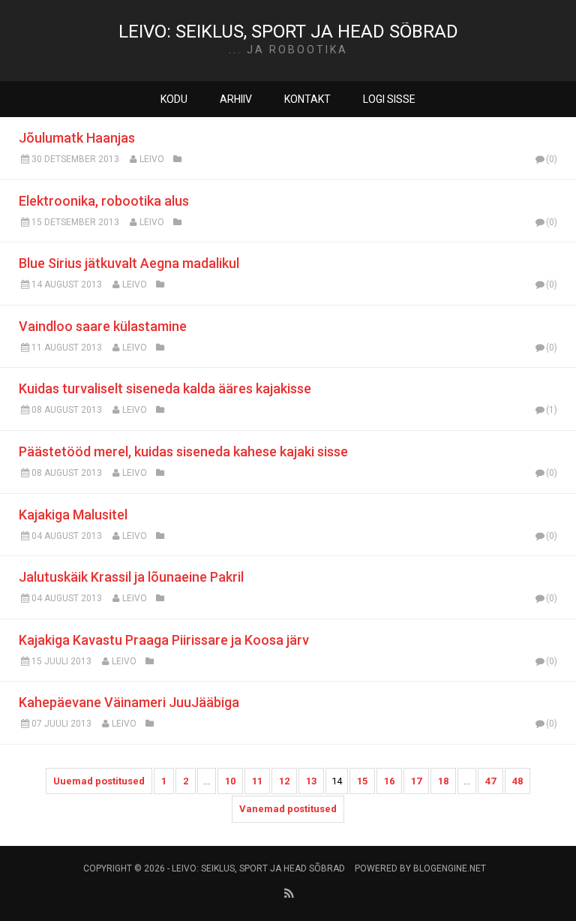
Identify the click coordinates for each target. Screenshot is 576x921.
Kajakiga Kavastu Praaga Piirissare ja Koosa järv (164, 640)
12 (284, 781)
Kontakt (307, 99)
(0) (551, 159)
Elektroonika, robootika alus (104, 201)
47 (490, 781)
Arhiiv (236, 99)
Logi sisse (389, 99)
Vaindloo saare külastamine (103, 326)
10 (230, 781)
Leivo (152, 159)
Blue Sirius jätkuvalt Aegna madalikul (129, 263)
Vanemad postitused (288, 808)
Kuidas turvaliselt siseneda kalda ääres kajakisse (165, 388)
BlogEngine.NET (449, 868)
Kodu (174, 99)
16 (389, 781)
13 (311, 781)
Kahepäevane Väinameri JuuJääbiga (129, 702)
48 (517, 781)
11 (257, 781)
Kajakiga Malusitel (73, 514)
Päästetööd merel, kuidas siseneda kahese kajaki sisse (183, 451)
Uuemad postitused (99, 781)
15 (362, 781)
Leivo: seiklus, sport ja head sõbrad (288, 31)
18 (443, 781)
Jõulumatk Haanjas (77, 138)
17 (416, 781)
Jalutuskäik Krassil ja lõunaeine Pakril (131, 577)
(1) (551, 410)
